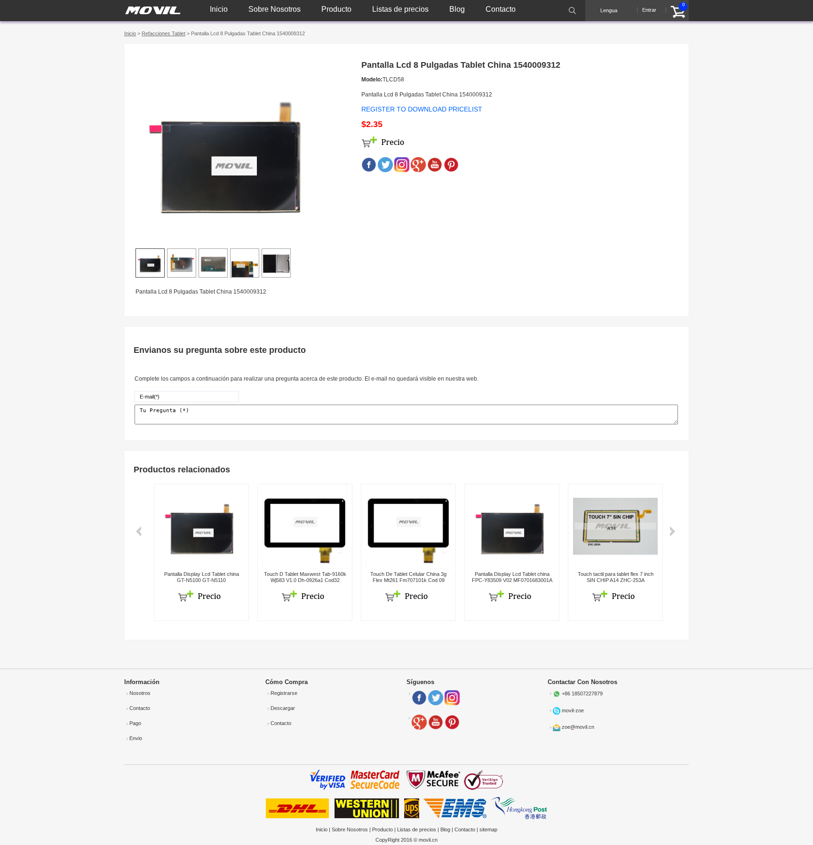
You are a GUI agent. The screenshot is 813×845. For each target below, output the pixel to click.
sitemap (488, 829)
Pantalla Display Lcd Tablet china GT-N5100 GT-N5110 (201, 577)
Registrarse (284, 693)
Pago (135, 723)
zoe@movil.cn (578, 727)
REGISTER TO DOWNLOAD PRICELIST (421, 109)
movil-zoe (573, 710)
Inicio (219, 9)
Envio (135, 738)
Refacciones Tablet (163, 33)
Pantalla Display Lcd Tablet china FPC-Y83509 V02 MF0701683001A (512, 577)
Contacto (501, 9)
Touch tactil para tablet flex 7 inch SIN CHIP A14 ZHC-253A (616, 577)
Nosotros (140, 693)
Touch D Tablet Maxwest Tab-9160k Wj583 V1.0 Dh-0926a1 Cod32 (305, 577)
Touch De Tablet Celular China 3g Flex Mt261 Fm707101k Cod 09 (408, 577)
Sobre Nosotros (274, 9)
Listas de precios (400, 9)
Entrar (649, 10)
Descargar (283, 708)
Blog (457, 9)
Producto (336, 9)
